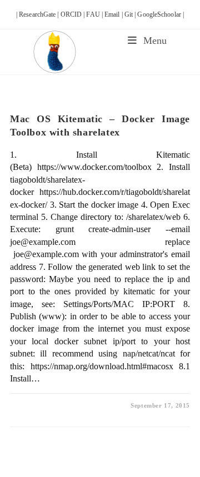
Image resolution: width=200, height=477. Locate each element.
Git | (131, 14)
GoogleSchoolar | (160, 14)
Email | (114, 14)
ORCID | (74, 14)
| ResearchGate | (38, 14)
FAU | (95, 14)
